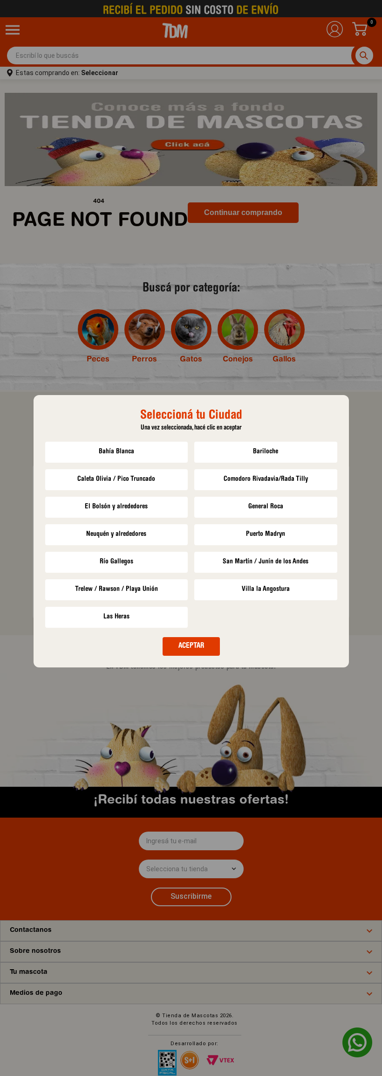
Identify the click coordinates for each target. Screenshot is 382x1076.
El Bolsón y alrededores (116, 506)
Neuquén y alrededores (116, 534)
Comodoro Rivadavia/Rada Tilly (266, 479)
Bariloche (265, 451)
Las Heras (116, 616)
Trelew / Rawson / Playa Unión (116, 589)
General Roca (265, 506)
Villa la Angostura (266, 589)
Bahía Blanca (116, 451)
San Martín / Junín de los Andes (265, 561)
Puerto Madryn (265, 534)
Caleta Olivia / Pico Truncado (116, 479)
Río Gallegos (116, 561)
